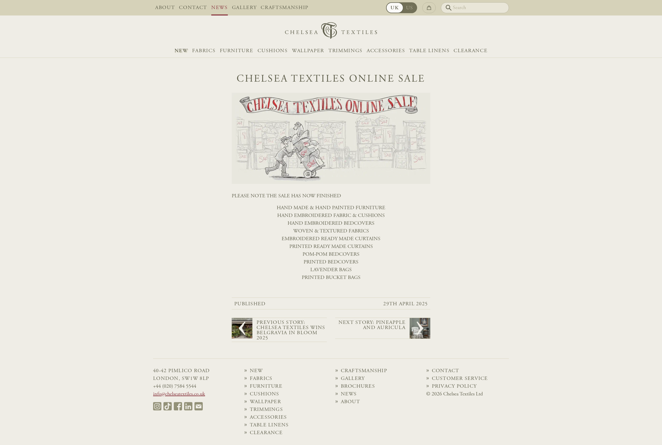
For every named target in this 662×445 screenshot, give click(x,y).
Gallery (244, 7)
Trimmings (345, 50)
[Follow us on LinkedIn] (188, 406)
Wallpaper (308, 50)
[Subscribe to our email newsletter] (198, 406)
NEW (181, 50)
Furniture (236, 50)
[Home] (331, 32)
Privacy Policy (454, 386)
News (219, 7)
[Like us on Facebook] (178, 406)
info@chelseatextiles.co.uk (179, 394)
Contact (193, 7)
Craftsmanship (285, 7)
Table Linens (429, 50)
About (165, 7)
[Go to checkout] (429, 7)
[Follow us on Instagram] (157, 406)
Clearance (470, 50)
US (409, 8)
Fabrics (204, 50)
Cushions (273, 50)
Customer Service (460, 378)
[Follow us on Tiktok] (167, 406)
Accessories (386, 50)
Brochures (358, 386)
